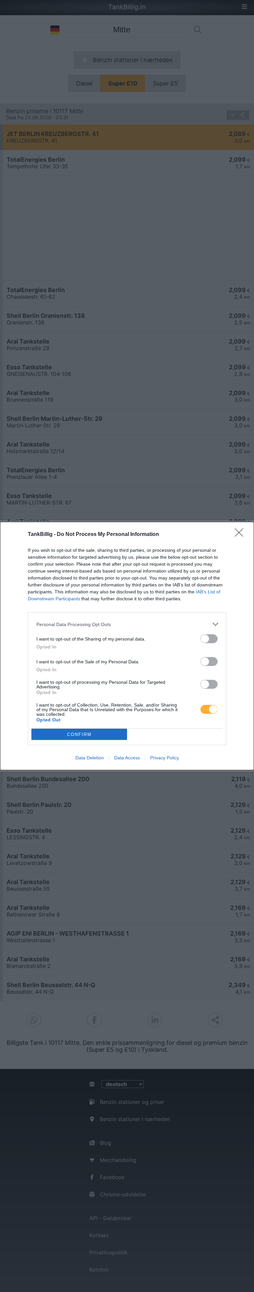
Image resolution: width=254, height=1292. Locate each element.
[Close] (241, 534)
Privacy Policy (164, 757)
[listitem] (127, 624)
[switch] (209, 638)
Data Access (127, 757)
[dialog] (127, 646)
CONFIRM (79, 734)
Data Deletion (89, 757)
